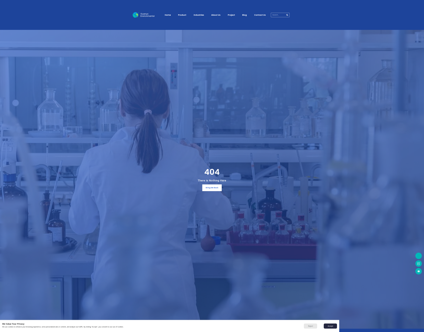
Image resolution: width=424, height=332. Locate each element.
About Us (215, 15)
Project (231, 15)
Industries (199, 15)
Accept (330, 326)
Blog (244, 15)
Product (182, 15)
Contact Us (260, 15)
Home (168, 15)
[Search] (287, 15)
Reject (310, 326)
